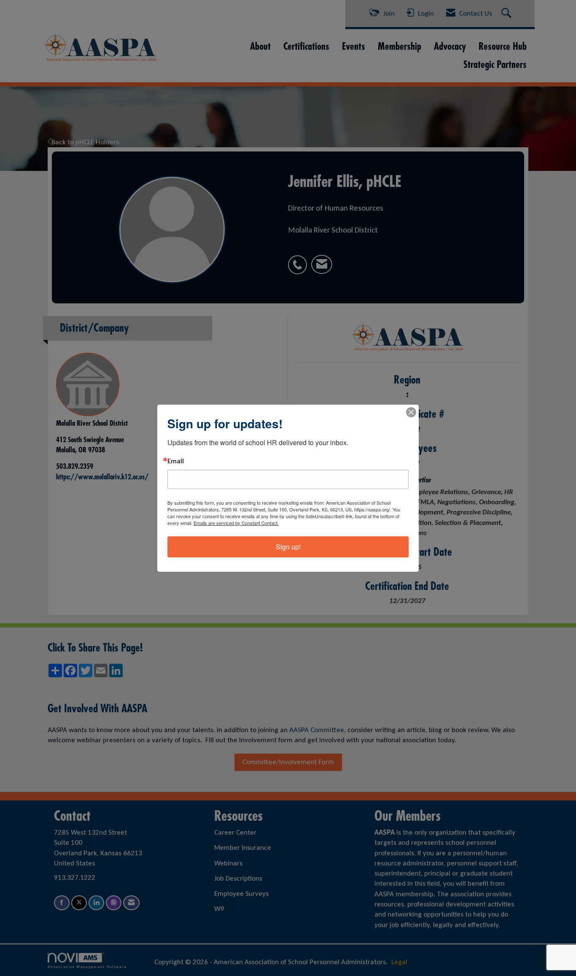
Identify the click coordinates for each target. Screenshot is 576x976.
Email (175, 461)
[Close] (411, 412)
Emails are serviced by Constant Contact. (236, 522)
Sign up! (288, 547)
